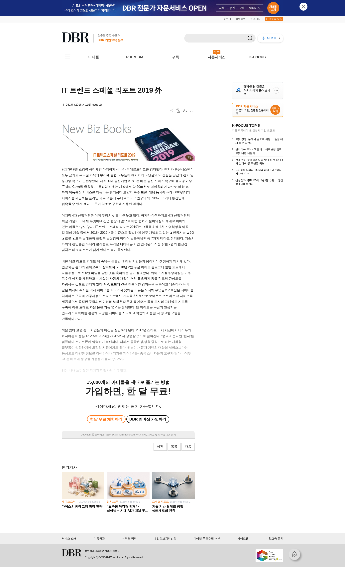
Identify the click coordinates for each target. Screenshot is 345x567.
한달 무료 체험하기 (106, 419)
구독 (175, 57)
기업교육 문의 (274, 19)
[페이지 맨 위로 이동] (295, 555)
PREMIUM (134, 57)
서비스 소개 (69, 538)
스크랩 (191, 110)
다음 (188, 446)
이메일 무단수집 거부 (206, 538)
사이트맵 (243, 538)
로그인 (227, 19)
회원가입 (240, 19)
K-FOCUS (257, 57)
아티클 (93, 57)
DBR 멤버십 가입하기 (147, 419)
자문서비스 (217, 57)
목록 (174, 446)
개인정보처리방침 (165, 538)
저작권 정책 (129, 538)
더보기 (171, 110)
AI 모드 (271, 38)
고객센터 (255, 19)
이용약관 (99, 538)
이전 (160, 446)
